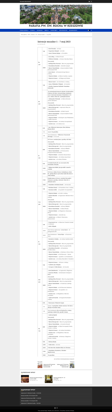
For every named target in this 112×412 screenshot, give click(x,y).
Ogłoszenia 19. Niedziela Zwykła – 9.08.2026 (31, 403)
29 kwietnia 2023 (42, 44)
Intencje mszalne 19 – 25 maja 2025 (59, 378)
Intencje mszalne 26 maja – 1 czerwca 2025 (37, 378)
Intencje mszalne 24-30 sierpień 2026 (29, 395)
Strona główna (24, 30)
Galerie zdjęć (54, 30)
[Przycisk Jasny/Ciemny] (89, 30)
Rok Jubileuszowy (73, 30)
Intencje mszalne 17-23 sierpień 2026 (29, 400)
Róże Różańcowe (63, 30)
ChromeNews (63, 410)
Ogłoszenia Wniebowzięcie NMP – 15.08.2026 (31, 398)
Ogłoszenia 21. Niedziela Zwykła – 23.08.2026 (31, 393)
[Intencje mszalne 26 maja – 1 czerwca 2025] (25, 379)
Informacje (39, 30)
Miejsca (46, 30)
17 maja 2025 (56, 380)
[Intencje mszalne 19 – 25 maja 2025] (49, 379)
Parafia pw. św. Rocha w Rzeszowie (56, 26)
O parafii (32, 30)
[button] (91, 30)
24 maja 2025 (33, 380)
